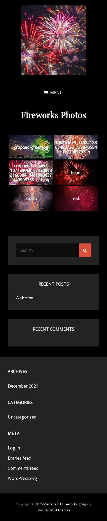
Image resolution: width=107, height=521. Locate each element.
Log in (14, 448)
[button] (53, 40)
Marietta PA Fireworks (60, 504)
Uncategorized (22, 417)
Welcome (24, 298)
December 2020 (23, 386)
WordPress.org (22, 478)
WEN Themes (60, 510)
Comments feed (23, 468)
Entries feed (19, 458)
